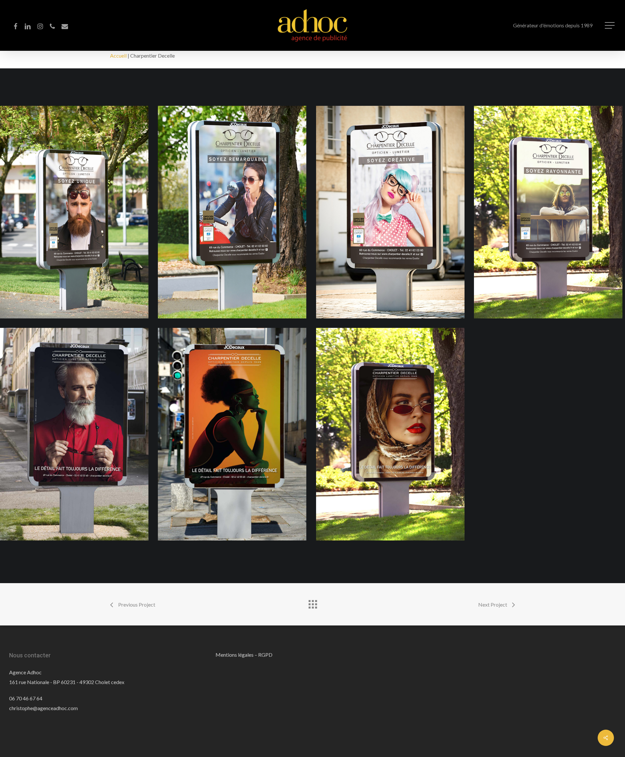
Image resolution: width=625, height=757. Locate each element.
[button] (610, 25)
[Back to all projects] (312, 602)
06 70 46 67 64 (25, 698)
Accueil (118, 55)
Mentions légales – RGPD (243, 655)
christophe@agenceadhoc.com (43, 708)
